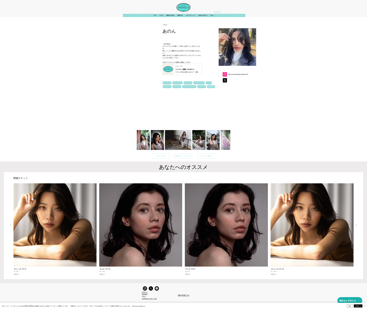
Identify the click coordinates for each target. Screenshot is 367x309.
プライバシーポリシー (138, 306)
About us (144, 292)
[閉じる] (365, 305)
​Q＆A (143, 296)
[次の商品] (356, 225)
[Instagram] (145, 288)
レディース (201, 86)
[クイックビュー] (55, 225)
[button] (161, 15)
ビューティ (176, 86)
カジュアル (188, 83)
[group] (183, 229)
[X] (151, 288)
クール (209, 83)
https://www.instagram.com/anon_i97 (238, 74)
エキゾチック (177, 83)
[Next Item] (227, 140)
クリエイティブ (199, 83)
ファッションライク (189, 86)
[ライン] (157, 288)
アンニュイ (167, 83)
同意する (358, 306)
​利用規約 (145, 294)
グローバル (167, 86)
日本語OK (211, 86)
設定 (349, 306)
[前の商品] (11, 225)
